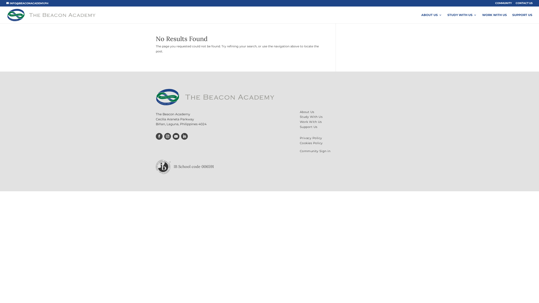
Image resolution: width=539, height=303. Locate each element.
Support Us (522, 15)
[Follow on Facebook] (159, 136)
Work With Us (494, 15)
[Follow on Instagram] (167, 136)
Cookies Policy (311, 143)
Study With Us (459, 15)
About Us (429, 15)
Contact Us (524, 3)
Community (503, 3)
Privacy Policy (311, 138)
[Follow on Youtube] (176, 136)
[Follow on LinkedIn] (184, 136)
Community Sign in (315, 151)
